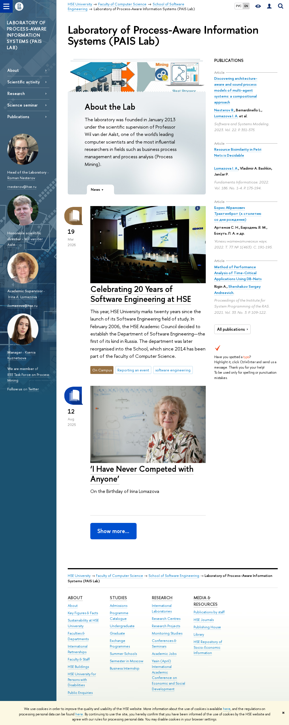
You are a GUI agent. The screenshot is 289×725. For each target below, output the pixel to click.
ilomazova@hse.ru (22, 305)
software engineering (173, 370)
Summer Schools (123, 653)
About (13, 70)
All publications (231, 329)
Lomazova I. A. (226, 115)
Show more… (113, 531)
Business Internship (124, 668)
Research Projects (166, 626)
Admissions (118, 605)
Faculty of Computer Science (119, 575)
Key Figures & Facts (83, 613)
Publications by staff (209, 612)
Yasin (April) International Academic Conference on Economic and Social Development (168, 675)
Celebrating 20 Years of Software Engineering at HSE (140, 293)
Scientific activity (23, 82)
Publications (18, 116)
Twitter (33, 388)
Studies (118, 598)
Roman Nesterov (21, 177)
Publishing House (207, 627)
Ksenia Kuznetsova (21, 355)
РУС (239, 6)
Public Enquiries (80, 692)
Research (16, 93)
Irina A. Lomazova (22, 296)
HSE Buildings (78, 666)
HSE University (79, 575)
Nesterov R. (224, 109)
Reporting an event (133, 370)
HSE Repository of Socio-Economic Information (208, 647)
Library (199, 634)
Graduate (117, 633)
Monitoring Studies (167, 633)
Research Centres (166, 618)
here (227, 709)
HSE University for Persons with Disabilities (82, 680)
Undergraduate (122, 626)
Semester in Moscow (126, 661)
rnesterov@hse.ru (21, 186)
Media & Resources (206, 601)
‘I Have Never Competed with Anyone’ (142, 473)
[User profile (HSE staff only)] (269, 6)
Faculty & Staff (79, 659)
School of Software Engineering (173, 575)
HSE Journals (204, 619)
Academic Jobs (164, 653)
